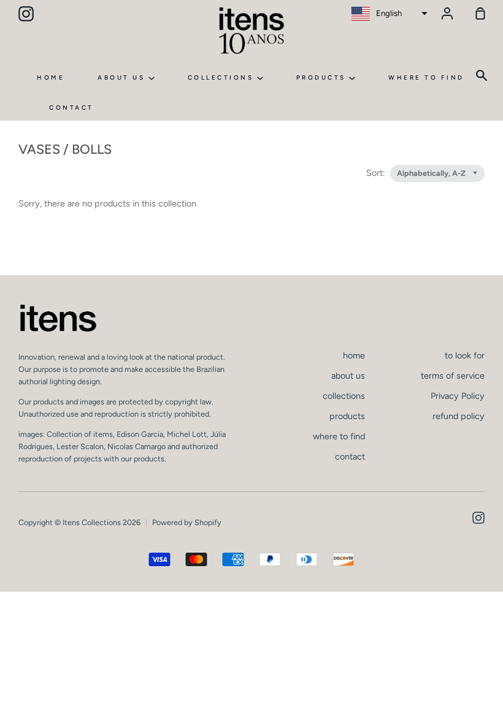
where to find (426, 77)
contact (71, 108)
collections (222, 77)
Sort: (377, 172)
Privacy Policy (458, 395)
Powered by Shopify (186, 522)
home (50, 77)
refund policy (458, 416)
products (323, 77)
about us (123, 77)
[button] (388, 13)
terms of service (453, 375)
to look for (465, 355)
